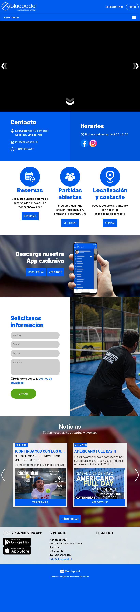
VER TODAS (70, 223)
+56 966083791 (24, 149)
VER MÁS (110, 223)
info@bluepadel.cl (26, 141)
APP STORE (55, 272)
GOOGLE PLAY (36, 272)
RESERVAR (30, 216)
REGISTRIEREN (114, 6)
